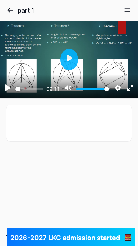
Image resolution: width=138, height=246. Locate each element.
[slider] (29, 89)
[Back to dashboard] (10, 10)
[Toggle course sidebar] (127, 10)
